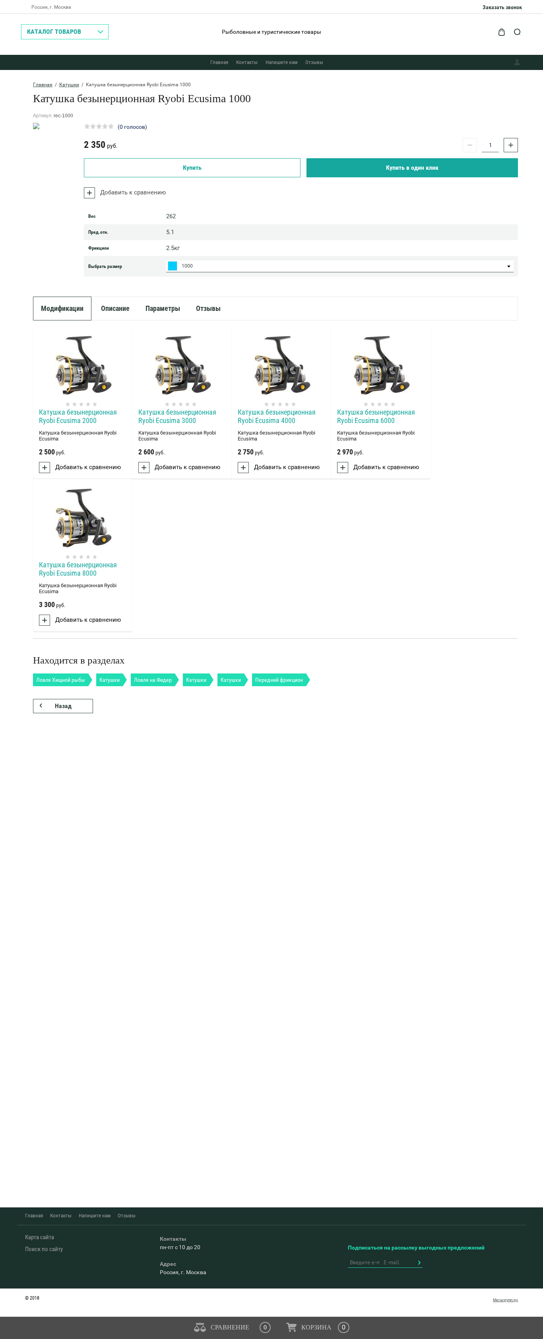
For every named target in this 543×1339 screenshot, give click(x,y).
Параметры (162, 308)
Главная (219, 62)
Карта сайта (39, 1237)
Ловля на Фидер (153, 680)
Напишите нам (281, 62)
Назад (63, 706)
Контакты (247, 62)
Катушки (69, 84)
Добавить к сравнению (132, 192)
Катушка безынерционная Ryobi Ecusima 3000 (177, 416)
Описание (115, 308)
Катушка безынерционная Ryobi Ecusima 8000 (78, 569)
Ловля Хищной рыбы (60, 680)
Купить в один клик (412, 167)
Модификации (62, 308)
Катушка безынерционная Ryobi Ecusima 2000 (78, 416)
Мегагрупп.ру (505, 1300)
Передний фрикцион (279, 680)
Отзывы (314, 62)
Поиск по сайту (44, 1249)
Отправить (419, 1262)
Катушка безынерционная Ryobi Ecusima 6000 (376, 416)
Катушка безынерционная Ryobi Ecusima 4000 (277, 416)
